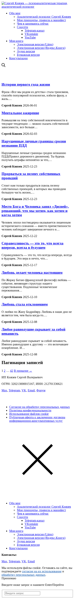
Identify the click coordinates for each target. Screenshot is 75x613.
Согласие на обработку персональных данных (39, 407)
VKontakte (31, 34)
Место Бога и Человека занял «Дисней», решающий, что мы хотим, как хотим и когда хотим (35, 210)
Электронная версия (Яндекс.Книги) (41, 47)
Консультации (18, 58)
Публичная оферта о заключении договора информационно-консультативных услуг (37, 419)
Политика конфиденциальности (30, 410)
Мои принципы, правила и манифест (41, 20)
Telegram (14, 390)
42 (11, 370)
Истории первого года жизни (26, 84)
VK (24, 390)
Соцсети (22, 27)
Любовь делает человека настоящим (32, 272)
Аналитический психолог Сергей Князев (44, 16)
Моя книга (16, 41)
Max (4, 390)
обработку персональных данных (23, 574)
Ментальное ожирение (20, 113)
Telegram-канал (34, 30)
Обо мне (14, 13)
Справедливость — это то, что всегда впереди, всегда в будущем (32, 245)
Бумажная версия (28, 54)
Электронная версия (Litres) (35, 44)
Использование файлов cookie (29, 413)
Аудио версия (26, 51)
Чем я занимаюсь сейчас (33, 23)
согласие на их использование (42, 571)
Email (31, 390)
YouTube (30, 37)
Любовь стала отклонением (25, 304)
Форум (40, 390)
